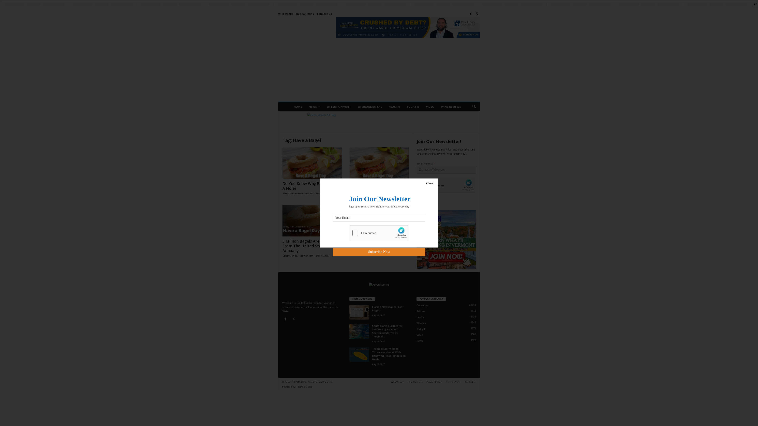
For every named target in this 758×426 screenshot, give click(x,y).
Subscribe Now (379, 252)
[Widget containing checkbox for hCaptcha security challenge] (379, 232)
